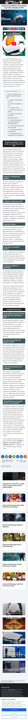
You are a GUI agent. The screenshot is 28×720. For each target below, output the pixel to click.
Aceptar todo (14, 709)
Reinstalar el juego (14, 107)
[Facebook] (2, 456)
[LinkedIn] (17, 456)
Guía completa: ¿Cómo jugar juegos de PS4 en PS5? (7, 461)
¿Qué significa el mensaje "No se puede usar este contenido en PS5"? (15, 121)
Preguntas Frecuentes (13, 117)
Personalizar (14, 713)
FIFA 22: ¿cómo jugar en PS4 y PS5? (21, 461)
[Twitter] (6, 456)
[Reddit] (25, 456)
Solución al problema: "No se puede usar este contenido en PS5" (14, 95)
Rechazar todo (14, 717)
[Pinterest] (10, 456)
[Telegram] (21, 456)
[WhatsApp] (14, 456)
